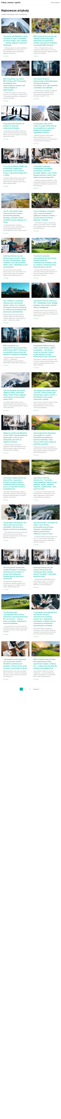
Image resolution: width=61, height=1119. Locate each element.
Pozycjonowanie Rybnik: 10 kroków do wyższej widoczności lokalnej (13, 126)
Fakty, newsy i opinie (10, 2)
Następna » (36, 689)
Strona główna (55, 2)
